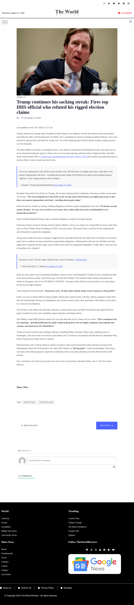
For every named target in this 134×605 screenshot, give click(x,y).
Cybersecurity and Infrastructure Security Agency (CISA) (64, 157)
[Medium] (120, 3)
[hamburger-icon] (5, 22)
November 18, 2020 (63, 185)
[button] (129, 22)
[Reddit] (125, 3)
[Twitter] (110, 3)
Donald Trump (29, 402)
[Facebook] (105, 3)
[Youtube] (115, 3)
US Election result (46, 402)
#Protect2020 (81, 260)
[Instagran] (130, 3)
